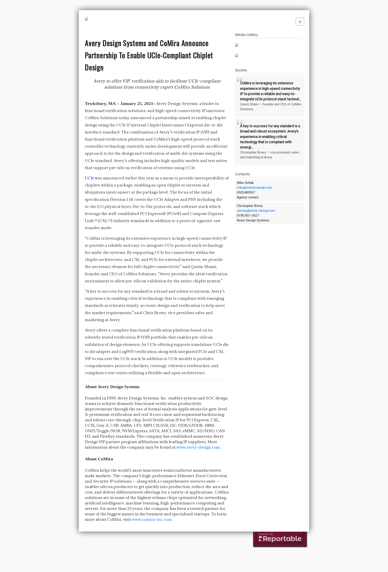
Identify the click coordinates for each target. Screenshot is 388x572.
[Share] (300, 21)
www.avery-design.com (198, 447)
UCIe (89, 178)
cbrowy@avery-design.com (256, 211)
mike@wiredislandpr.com (254, 188)
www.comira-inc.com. (152, 519)
